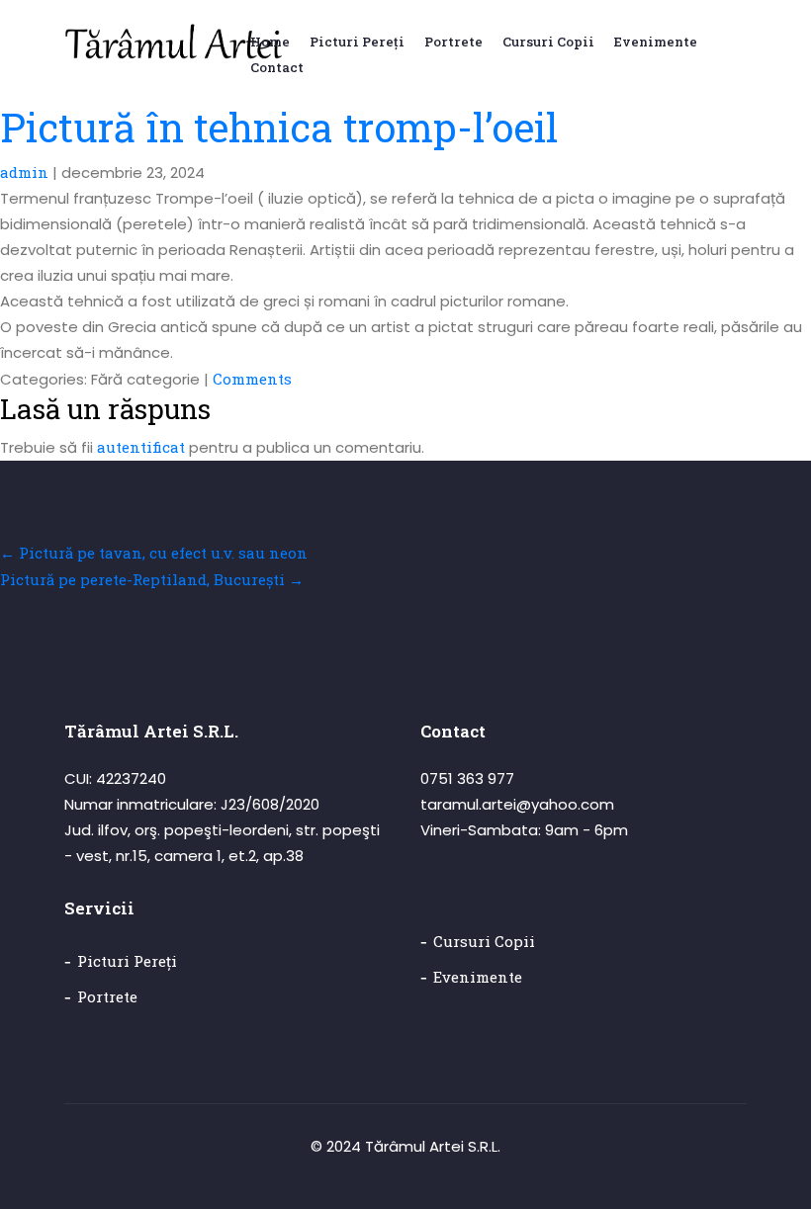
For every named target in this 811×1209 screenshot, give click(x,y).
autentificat (141, 447)
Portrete (107, 996)
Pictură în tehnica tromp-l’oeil (279, 127)
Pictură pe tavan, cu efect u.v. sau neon (154, 552)
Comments (252, 379)
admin (24, 172)
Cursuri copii (484, 941)
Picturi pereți (127, 961)
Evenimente (477, 977)
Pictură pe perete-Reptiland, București (152, 579)
